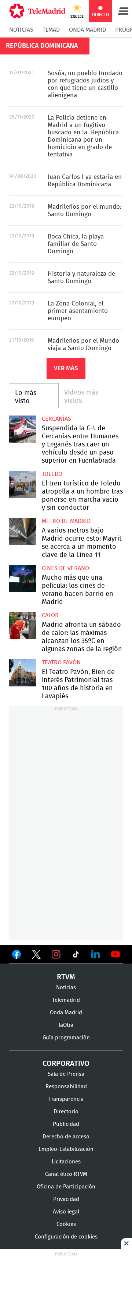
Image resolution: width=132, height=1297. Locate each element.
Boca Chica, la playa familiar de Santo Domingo (76, 243)
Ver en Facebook (16, 956)
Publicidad (66, 1124)
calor (50, 615)
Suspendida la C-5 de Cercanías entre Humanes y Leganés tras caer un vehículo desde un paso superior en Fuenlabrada (22, 429)
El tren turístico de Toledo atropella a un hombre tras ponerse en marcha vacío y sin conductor (22, 484)
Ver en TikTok (76, 956)
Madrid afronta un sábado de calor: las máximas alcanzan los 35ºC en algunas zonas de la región (22, 625)
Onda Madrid (87, 30)
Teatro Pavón (61, 662)
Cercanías (56, 419)
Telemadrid (66, 1000)
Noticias (21, 30)
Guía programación (66, 1037)
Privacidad (66, 1199)
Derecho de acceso (66, 1136)
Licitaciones (66, 1162)
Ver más (66, 368)
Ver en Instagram (56, 954)
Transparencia (66, 1099)
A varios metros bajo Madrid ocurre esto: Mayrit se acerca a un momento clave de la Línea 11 (22, 531)
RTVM (66, 977)
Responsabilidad (66, 1086)
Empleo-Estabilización (66, 1149)
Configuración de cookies (66, 1237)
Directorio (66, 1111)
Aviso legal (66, 1212)
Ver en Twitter (36, 956)
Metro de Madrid (66, 521)
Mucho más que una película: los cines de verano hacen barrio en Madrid (22, 578)
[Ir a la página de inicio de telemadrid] (37, 11)
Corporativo (66, 1063)
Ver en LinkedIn (95, 954)
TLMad (51, 30)
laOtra (66, 1025)
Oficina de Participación (66, 1187)
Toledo (52, 474)
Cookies (66, 1224)
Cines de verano (65, 568)
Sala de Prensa (66, 1074)
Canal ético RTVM (66, 1174)
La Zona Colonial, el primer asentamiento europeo (78, 310)
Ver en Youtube (115, 954)
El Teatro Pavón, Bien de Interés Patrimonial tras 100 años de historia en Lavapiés (22, 672)
